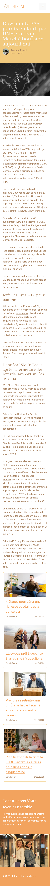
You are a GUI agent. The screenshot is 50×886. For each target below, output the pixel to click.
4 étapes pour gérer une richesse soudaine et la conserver (23, 606)
